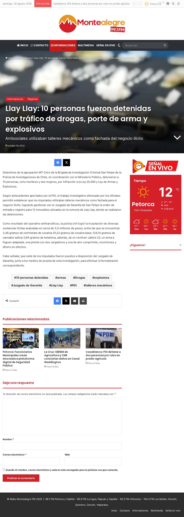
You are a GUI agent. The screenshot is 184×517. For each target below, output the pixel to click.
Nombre (8, 439)
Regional (32, 98)
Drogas (80, 277)
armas (61, 277)
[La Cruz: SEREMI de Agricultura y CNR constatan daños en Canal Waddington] (62, 338)
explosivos (101, 277)
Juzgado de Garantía (27, 285)
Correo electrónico (14, 454)
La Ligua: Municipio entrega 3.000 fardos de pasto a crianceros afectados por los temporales (105, 3)
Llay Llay (57, 285)
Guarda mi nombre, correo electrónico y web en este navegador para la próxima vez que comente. (62, 469)
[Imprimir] (83, 301)
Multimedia (86, 45)
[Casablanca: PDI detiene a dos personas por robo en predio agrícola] (104, 338)
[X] (66, 162)
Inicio (24, 45)
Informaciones (64, 45)
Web (67, 454)
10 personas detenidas (32, 277)
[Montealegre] (92, 24)
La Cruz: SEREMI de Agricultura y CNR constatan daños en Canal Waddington (62, 357)
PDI (74, 285)
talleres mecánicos (99, 285)
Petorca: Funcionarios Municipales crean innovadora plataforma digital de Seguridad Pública (18, 358)
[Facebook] (57, 162)
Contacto (40, 45)
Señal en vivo (105, 45)
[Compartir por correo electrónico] (74, 301)
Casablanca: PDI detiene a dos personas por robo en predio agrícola (103, 355)
